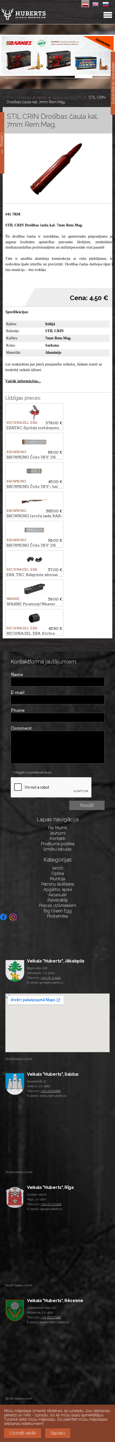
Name (17, 674)
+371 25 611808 (50, 1091)
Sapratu (58, 1433)
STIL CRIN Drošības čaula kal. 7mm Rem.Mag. (56, 99)
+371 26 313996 (50, 978)
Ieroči (41, 97)
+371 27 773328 (50, 1204)
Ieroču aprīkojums (67, 97)
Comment (21, 728)
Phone (18, 710)
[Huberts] (37, 14)
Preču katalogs (19, 97)
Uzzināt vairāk (22, 1433)
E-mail (18, 692)
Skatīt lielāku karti (18, 1059)
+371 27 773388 (50, 1317)
